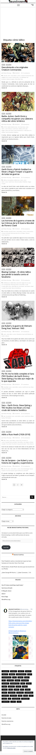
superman (5, 695)
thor (20, 695)
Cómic (3, 64)
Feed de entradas (6, 718)
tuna (31, 695)
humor (28, 683)
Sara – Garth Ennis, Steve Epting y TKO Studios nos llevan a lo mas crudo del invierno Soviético (17, 407)
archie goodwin (7, 284)
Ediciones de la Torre (16, 233)
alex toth (19, 282)
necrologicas (27, 442)
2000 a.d (5, 180)
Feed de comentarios (7, 721)
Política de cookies (11, 748)
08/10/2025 (17, 73)
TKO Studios (8, 388)
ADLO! (4, 593)
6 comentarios (25, 331)
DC (6, 77)
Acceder (4, 715)
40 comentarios (26, 229)
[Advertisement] (18, 20)
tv (9, 698)
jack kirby (11, 686)
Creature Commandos (26, 75)
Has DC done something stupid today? (12, 585)
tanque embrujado (21, 444)
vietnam (7, 336)
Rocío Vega (5, 596)
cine (14, 677)
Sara (29, 387)
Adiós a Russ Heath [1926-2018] (16, 434)
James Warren (15, 286)
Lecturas (8, 64)
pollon (4, 692)
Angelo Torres (24, 282)
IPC (24, 128)
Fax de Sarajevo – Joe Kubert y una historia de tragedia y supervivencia (17, 461)
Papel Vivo (7, 235)
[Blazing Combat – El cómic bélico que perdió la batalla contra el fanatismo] (18, 257)
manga (24, 686)
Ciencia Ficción (6, 677)
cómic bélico (14, 75)
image (4, 686)
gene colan (8, 286)
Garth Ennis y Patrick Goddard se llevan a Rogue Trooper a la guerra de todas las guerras (17, 171)
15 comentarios (26, 413)
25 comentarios (26, 280)
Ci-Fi (29, 674)
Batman (12, 674)
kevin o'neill (14, 130)
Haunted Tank (8, 442)
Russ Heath (8, 288)
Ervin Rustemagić (25, 468)
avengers (13, 671)
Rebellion (16, 132)
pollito (27, 689)
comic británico (8, 128)
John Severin (27, 286)
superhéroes (29, 692)
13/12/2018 (17, 413)
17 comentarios (26, 73)
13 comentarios (26, 466)
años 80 (5, 75)
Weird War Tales (19, 79)
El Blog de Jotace (6, 591)
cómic (8, 75)
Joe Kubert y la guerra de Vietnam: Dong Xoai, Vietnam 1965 (17, 327)
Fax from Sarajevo (10, 470)
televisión (13, 695)
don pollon (5, 683)
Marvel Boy (20, 442)
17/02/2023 (17, 229)
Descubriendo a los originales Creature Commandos (15, 68)
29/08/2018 (17, 437)
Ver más (6, 88)
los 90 (18, 686)
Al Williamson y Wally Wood (10, 282)
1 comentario (25, 384)
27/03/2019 (17, 331)
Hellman (21, 128)
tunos (4, 698)
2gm (4, 416)
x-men (13, 701)
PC (22, 689)
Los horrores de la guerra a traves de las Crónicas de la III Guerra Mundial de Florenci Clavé (18, 223)
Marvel (4, 689)
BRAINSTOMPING (19, 555)
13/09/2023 (17, 124)
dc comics (9, 77)
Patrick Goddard (9, 132)
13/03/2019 (17, 384)
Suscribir (6, 547)
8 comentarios (25, 124)
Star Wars (20, 692)
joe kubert (14, 442)
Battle (9, 127)
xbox (19, 701)
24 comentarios (26, 437)
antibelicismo (16, 180)
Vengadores (16, 698)
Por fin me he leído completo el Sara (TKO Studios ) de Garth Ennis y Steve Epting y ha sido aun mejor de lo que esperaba (18, 377)
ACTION (5, 127)
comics (18, 75)
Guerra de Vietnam (26, 334)
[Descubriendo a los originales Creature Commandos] (18, 52)
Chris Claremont (21, 674)
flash (23, 683)
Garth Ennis (15, 128)
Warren (32, 444)
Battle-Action (14, 127)
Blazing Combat (15, 284)
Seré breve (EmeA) (7, 588)
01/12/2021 (17, 280)
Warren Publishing (16, 288)
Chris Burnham (21, 127)
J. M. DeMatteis (22, 77)
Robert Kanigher (11, 79)
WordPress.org (6, 599)
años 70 (21, 671)
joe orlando (21, 286)
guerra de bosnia (19, 470)
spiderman (11, 692)
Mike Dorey (27, 130)
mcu (11, 689)
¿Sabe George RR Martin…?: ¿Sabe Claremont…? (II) (16, 572)
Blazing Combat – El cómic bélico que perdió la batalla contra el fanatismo (16, 274)
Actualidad (10, 180)
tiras (25, 695)
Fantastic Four (14, 683)
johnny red (8, 130)
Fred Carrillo (15, 77)
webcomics (5, 701)
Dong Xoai (19, 334)
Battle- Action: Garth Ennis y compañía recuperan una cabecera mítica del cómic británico (17, 118)
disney (17, 680)
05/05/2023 (17, 177)
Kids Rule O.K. (20, 130)
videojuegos (25, 698)
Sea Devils (14, 444)
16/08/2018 (17, 466)
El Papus (23, 233)
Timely (28, 444)
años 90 (5, 468)
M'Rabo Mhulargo (7, 73)
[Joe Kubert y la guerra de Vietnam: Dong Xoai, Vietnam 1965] (18, 311)
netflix (16, 689)
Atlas (4, 440)
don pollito (25, 680)
